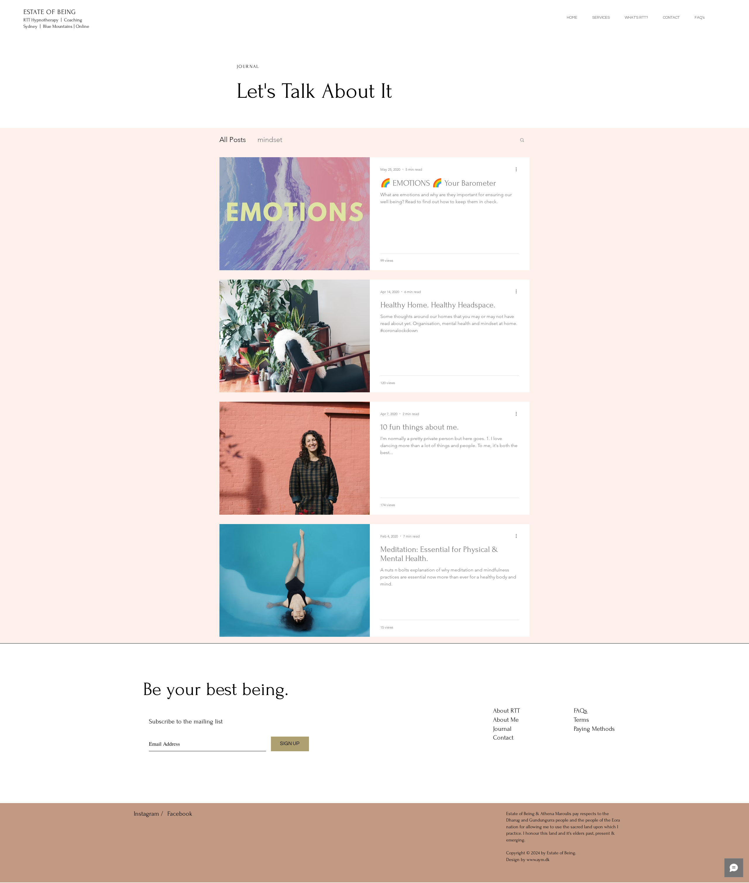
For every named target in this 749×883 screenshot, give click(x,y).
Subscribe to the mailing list (186, 721)
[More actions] (518, 169)
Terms (581, 719)
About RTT (506, 710)
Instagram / (148, 813)
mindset (269, 139)
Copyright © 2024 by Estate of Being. (541, 852)
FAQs (580, 710)
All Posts (232, 139)
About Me (506, 719)
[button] (522, 140)
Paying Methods (594, 728)
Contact (503, 737)
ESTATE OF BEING (49, 12)
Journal (502, 728)
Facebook (179, 813)
